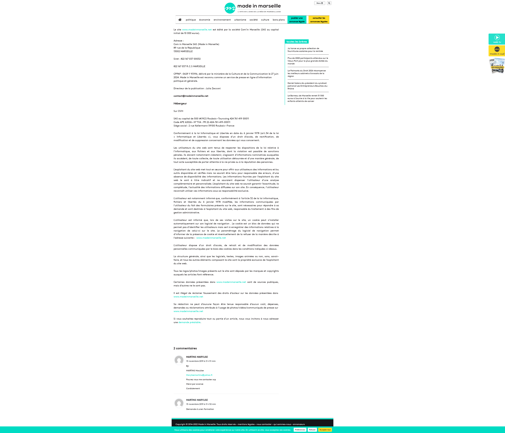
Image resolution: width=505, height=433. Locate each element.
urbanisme (240, 19)
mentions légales (246, 424)
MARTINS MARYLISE (197, 399)
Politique (191, 19)
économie (204, 19)
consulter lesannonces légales (318, 19)
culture (265, 19)
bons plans (279, 19)
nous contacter (264, 424)
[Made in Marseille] (252, 8)
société (254, 19)
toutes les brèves (297, 41)
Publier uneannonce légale (297, 19)
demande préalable (189, 322)
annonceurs (299, 424)
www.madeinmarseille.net (197, 29)
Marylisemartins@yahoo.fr (199, 374)
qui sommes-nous (282, 424)
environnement (222, 19)
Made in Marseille (207, 424)
